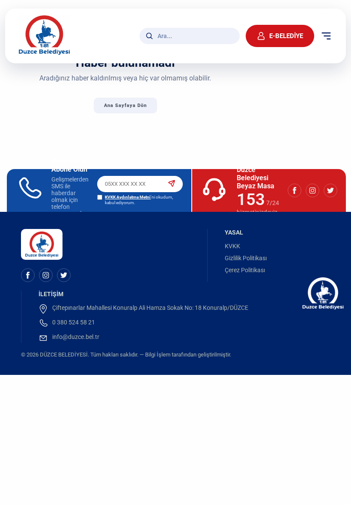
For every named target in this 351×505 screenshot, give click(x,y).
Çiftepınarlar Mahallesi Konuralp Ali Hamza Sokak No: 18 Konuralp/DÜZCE (150, 307)
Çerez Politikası (245, 270)
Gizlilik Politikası (246, 258)
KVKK (232, 246)
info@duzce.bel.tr (75, 336)
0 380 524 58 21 (73, 322)
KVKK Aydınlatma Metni (128, 197)
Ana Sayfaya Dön (125, 105)
